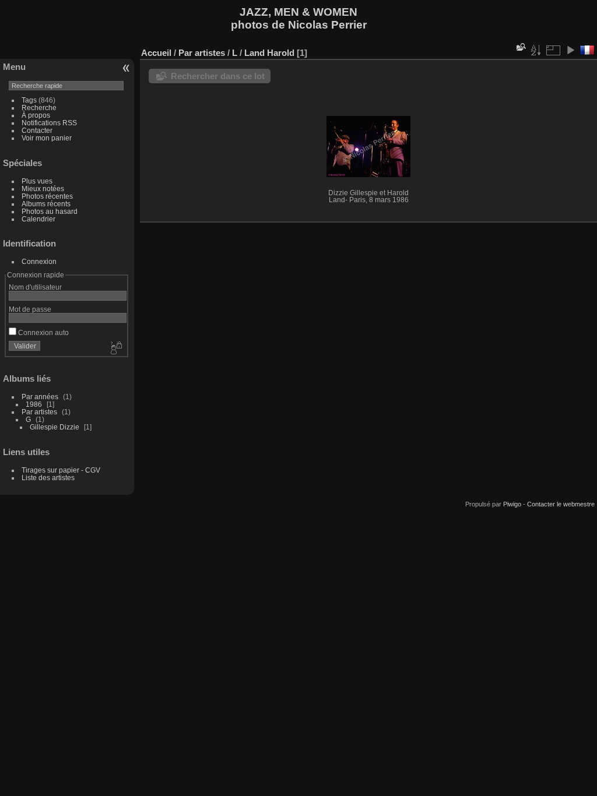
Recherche (39, 107)
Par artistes (39, 411)
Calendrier (38, 219)
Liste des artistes (48, 477)
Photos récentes (47, 196)
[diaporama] (570, 50)
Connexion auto (42, 332)
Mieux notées (43, 188)
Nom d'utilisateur (35, 287)
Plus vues (37, 181)
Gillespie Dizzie (54, 427)
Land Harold (269, 53)
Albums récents (46, 203)
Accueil (156, 53)
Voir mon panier (47, 138)
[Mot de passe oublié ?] (115, 348)
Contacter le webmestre (561, 504)
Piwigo (512, 504)
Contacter (37, 130)
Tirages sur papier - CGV (61, 470)
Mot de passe (30, 309)
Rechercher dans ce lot (218, 76)
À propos (36, 115)
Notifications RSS (49, 122)
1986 (34, 404)
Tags (29, 100)
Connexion (39, 261)
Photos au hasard (50, 211)
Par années (40, 396)
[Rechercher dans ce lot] (520, 47)
